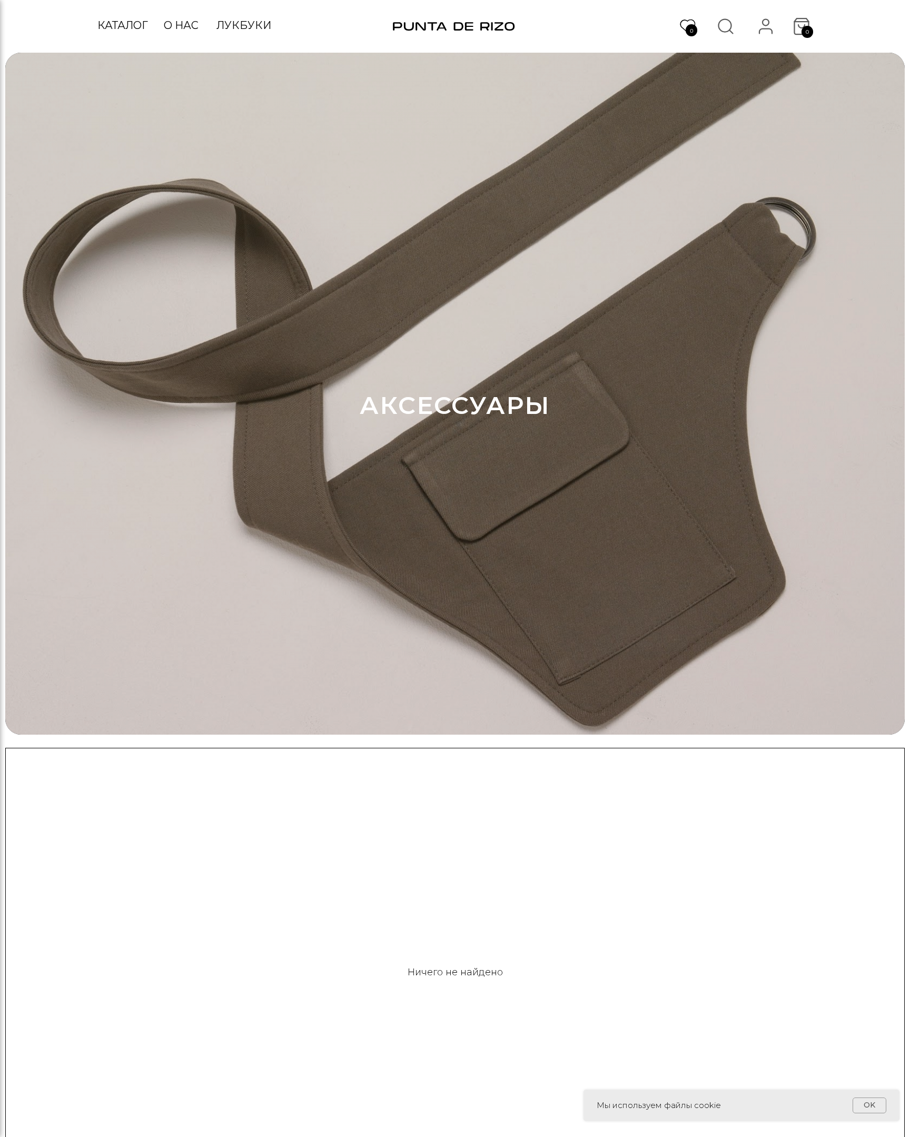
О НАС (181, 25)
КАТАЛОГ (122, 25)
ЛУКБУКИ (243, 25)
